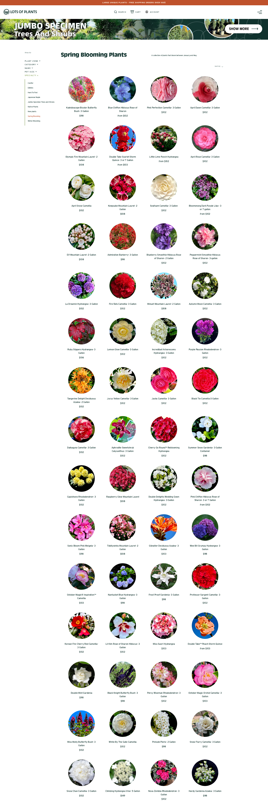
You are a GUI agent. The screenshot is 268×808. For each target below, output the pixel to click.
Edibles (30, 88)
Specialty (31, 75)
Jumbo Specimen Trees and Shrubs (41, 102)
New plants (32, 111)
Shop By (28, 53)
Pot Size (31, 72)
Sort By (219, 66)
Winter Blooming (34, 121)
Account (154, 12)
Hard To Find (32, 92)
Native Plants (33, 107)
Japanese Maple (34, 97)
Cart (138, 12)
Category (31, 64)
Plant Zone (32, 61)
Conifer (30, 83)
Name (29, 68)
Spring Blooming (34, 116)
